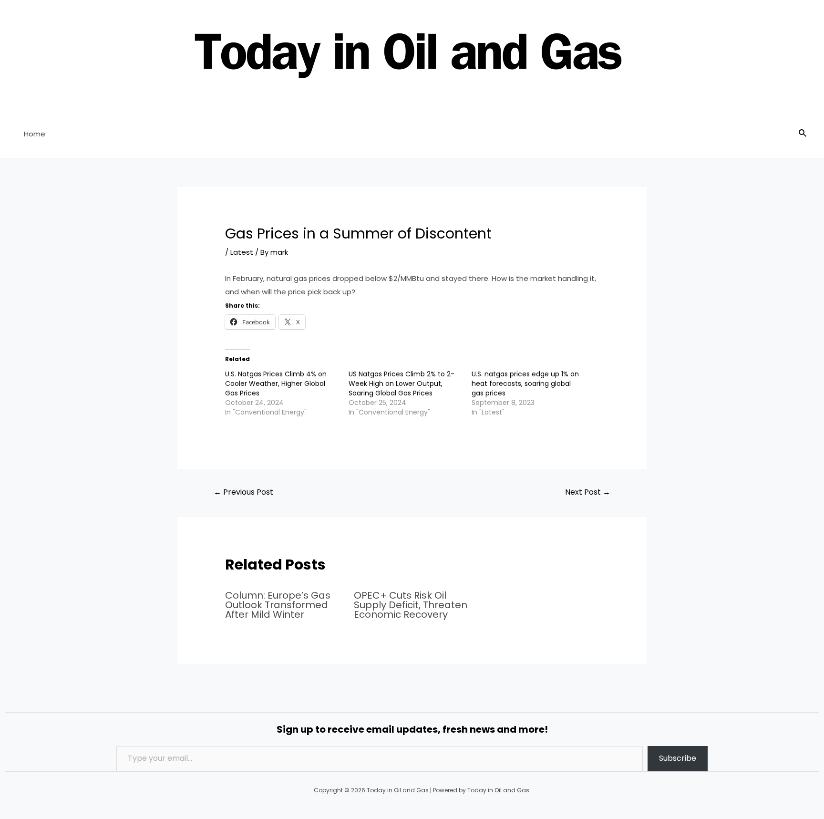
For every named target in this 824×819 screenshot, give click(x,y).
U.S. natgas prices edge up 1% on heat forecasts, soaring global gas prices (525, 383)
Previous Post (243, 492)
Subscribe (677, 758)
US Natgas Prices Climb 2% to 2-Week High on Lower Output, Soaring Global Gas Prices (401, 383)
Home (34, 134)
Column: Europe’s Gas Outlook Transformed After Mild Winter (277, 605)
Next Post (587, 492)
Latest (241, 252)
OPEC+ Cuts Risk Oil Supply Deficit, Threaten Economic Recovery (410, 605)
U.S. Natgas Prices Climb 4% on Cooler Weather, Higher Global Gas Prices (276, 383)
